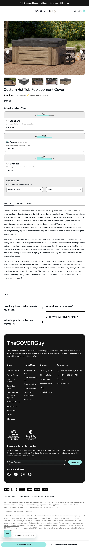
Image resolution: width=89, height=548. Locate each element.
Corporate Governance (44, 496)
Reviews (29, 203)
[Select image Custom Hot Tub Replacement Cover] (24, 82)
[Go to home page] (44, 11)
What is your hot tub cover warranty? (19, 322)
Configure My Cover (24, 545)
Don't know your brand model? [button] (18, 184)
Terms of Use (28, 456)
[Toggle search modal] (75, 11)
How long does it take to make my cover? (21, 308)
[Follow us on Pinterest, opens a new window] (30, 475)
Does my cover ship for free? (62, 316)
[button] (8, 52)
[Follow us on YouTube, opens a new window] (16, 475)
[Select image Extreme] (52, 82)
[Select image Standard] (38, 82)
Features (19, 203)
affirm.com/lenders (45, 518)
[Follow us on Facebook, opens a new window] (9, 475)
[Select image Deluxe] (10, 82)
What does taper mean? (59, 306)
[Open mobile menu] (10, 11)
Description (9, 203)
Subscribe (75, 462)
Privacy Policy (13, 456)
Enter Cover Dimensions (66, 544)
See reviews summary (39, 95)
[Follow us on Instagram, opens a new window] (23, 475)
